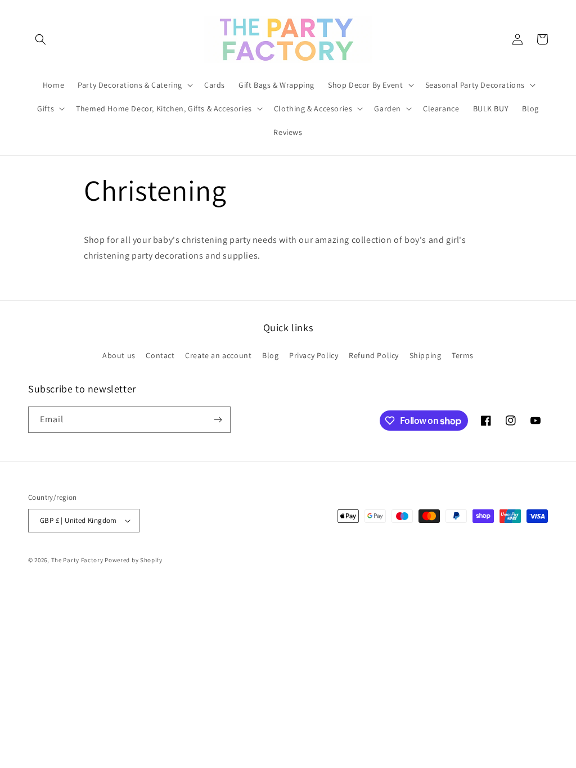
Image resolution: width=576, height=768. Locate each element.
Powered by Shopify (134, 560)
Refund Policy (374, 355)
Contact (160, 355)
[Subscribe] (217, 419)
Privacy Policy (313, 355)
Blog (270, 355)
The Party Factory (77, 560)
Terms (463, 355)
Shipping (426, 355)
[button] (40, 39)
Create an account (218, 355)
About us (119, 355)
